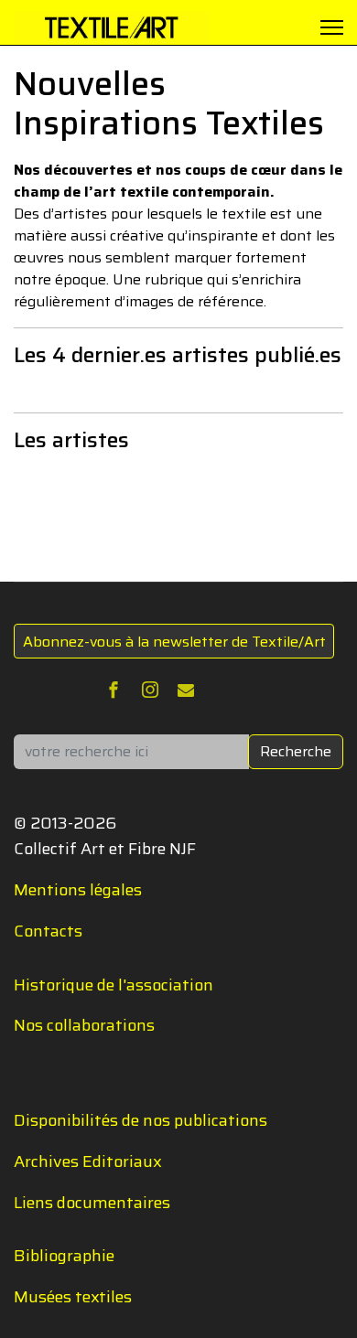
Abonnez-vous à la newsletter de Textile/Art (174, 641)
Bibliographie (64, 1255)
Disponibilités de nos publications (140, 1120)
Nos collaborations (84, 1025)
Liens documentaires (92, 1202)
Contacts (48, 931)
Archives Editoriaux (88, 1161)
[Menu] (331, 27)
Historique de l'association (113, 985)
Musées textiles (73, 1297)
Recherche (295, 751)
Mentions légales (78, 890)
